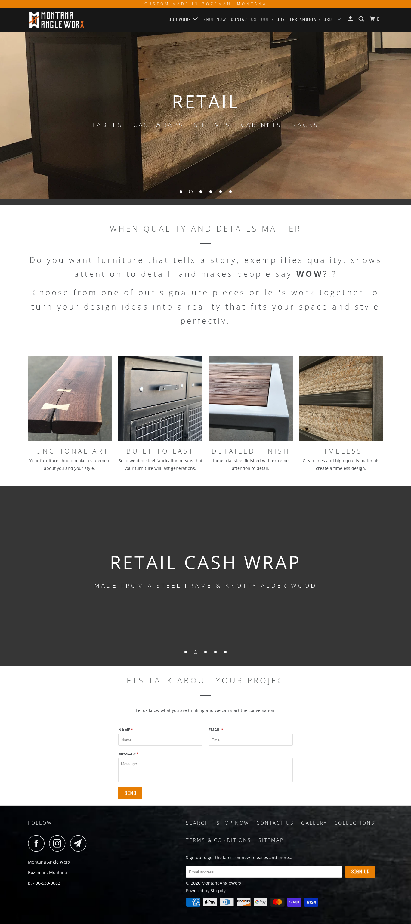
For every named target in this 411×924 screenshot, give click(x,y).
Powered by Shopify (206, 890)
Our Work (180, 19)
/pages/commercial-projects (205, 115)
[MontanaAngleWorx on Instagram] (59, 843)
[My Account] (351, 19)
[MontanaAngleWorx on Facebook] (38, 843)
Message (128, 753)
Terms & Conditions (218, 840)
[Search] (361, 19)
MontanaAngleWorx (221, 883)
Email (216, 729)
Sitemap (271, 840)
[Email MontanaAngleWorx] (80, 843)
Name (125, 729)
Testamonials (305, 19)
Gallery (314, 823)
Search (197, 823)
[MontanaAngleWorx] (59, 20)
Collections (354, 823)
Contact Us (244, 19)
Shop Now (214, 19)
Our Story (273, 19)
